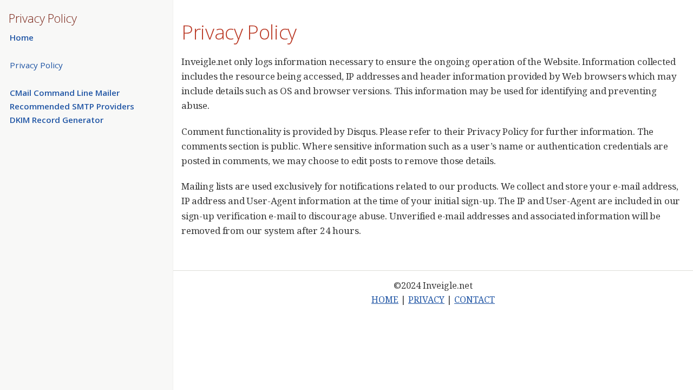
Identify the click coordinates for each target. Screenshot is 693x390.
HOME (384, 300)
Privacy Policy (36, 65)
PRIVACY (426, 300)
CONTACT (474, 300)
